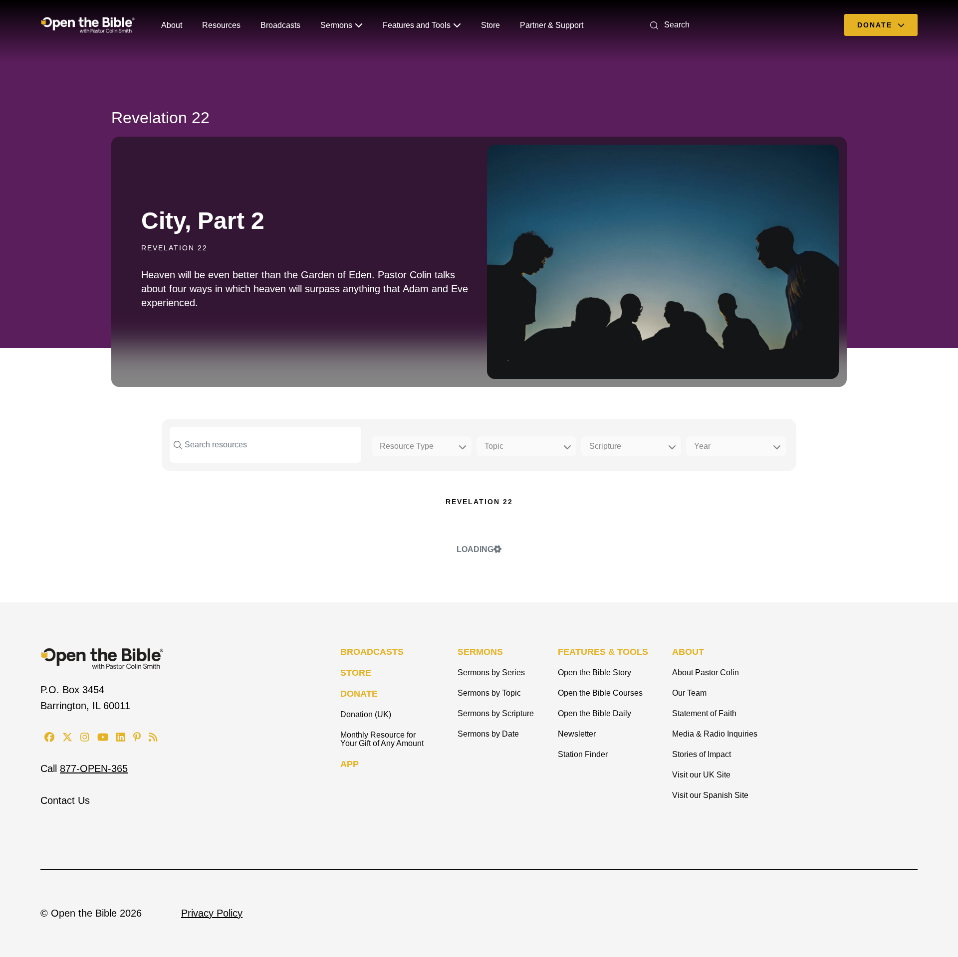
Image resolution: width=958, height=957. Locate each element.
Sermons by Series (491, 672)
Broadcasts (280, 25)
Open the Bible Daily (594, 713)
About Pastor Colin (705, 672)
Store (490, 25)
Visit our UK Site (701, 774)
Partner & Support (551, 25)
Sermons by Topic (489, 693)
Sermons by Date (488, 734)
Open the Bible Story (594, 672)
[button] (668, 24)
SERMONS (480, 651)
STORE (355, 672)
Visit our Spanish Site (710, 795)
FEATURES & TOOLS (603, 651)
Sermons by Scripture (496, 713)
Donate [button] (876, 25)
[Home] (87, 24)
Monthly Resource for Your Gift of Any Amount (382, 739)
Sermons (336, 25)
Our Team (689, 693)
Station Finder (583, 754)
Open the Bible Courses (600, 693)
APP (349, 764)
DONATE (359, 693)
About (171, 25)
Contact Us (65, 800)
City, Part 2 (202, 220)
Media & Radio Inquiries (714, 734)
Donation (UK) (365, 714)
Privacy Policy (211, 913)
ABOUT (688, 651)
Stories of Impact (701, 754)
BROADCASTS (372, 651)
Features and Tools (417, 25)
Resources (221, 25)
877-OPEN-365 (94, 768)
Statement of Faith (704, 713)
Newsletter (577, 734)
